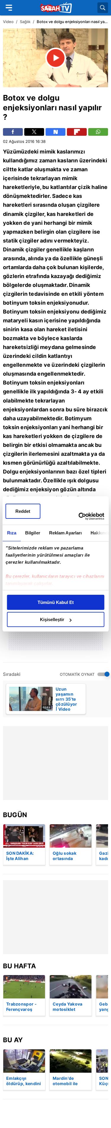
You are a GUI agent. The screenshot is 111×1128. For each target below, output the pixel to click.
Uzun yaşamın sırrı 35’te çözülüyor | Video (66, 699)
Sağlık (25, 21)
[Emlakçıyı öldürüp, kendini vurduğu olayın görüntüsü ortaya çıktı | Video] (24, 1061)
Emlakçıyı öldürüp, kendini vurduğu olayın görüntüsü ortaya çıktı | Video (23, 1081)
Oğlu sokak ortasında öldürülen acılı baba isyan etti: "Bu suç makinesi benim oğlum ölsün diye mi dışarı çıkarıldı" (69, 856)
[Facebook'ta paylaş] (13, 132)
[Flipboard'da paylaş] (77, 132)
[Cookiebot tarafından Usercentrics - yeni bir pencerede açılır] (79, 516)
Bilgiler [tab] (32, 532)
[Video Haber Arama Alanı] (102, 7)
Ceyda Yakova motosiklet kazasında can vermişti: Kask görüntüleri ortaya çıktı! (68, 1007)
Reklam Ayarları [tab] (65, 532)
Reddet (22, 511)
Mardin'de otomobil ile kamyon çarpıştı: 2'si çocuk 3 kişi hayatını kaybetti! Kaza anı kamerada (70, 1081)
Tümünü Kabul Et (56, 602)
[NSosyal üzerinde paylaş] (55, 132)
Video (8, 21)
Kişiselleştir (52, 619)
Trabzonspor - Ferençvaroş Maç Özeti (21, 1007)
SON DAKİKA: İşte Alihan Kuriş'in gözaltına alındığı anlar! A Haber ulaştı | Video (22, 856)
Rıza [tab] (11, 532)
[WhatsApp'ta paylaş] (98, 132)
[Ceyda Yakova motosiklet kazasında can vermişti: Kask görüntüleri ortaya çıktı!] (70, 986)
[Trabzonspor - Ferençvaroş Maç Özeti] (24, 986)
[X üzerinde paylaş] (34, 132)
